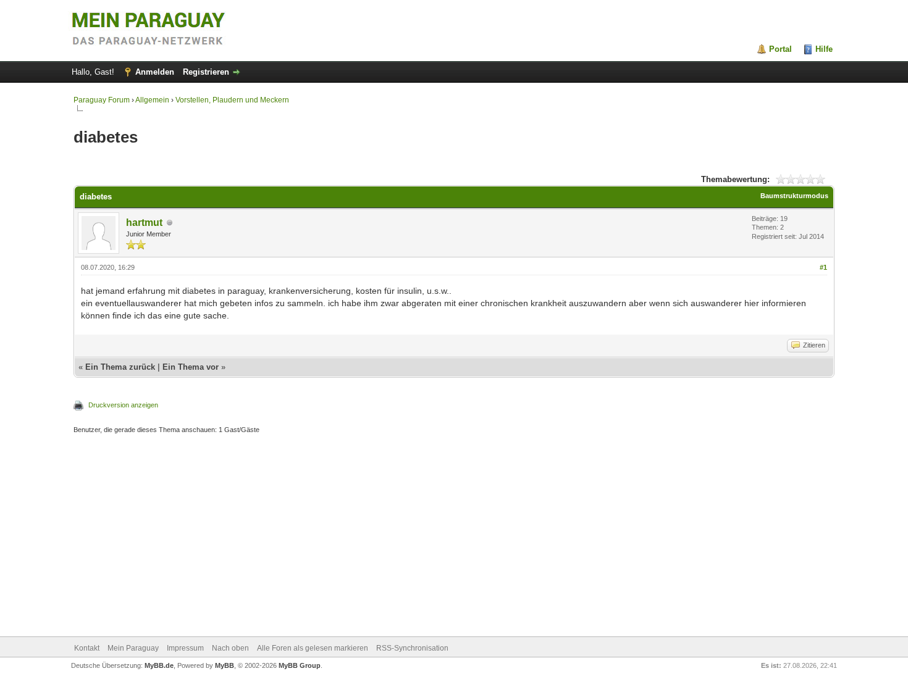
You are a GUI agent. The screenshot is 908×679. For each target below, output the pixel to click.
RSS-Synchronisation (412, 648)
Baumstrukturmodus (794, 195)
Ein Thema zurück (120, 367)
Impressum (185, 648)
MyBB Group (300, 665)
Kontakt (86, 648)
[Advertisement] (444, 537)
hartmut (144, 222)
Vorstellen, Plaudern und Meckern (232, 100)
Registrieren (206, 72)
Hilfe (824, 49)
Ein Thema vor (190, 367)
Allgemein (152, 100)
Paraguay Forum (102, 100)
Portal (780, 49)
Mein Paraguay (133, 648)
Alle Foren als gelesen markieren (312, 648)
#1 (823, 267)
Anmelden (154, 72)
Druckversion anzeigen (123, 405)
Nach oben (230, 648)
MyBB (224, 665)
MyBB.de (159, 665)
